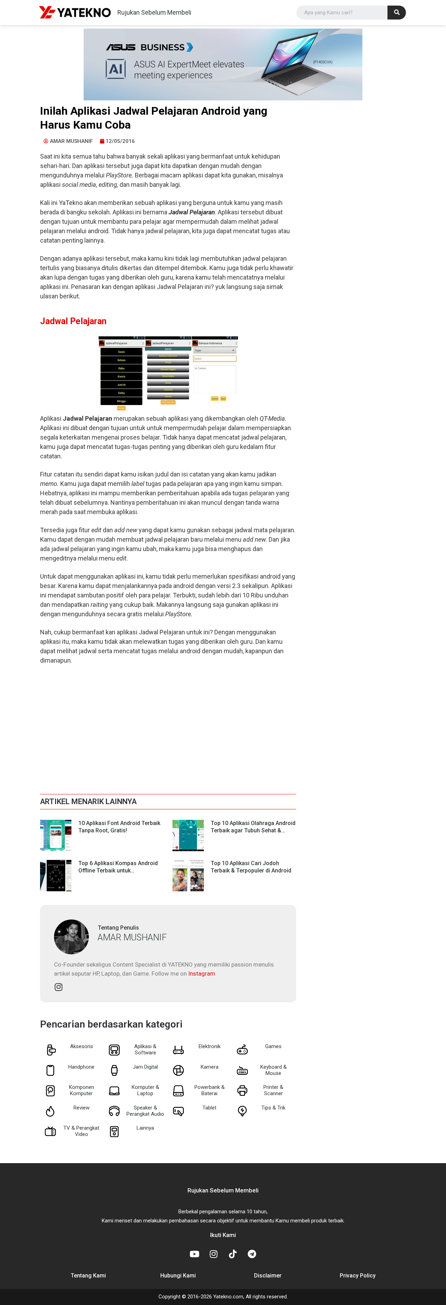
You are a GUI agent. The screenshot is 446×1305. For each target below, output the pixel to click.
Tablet (209, 1108)
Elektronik (210, 1046)
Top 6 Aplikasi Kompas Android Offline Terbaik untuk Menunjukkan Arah (118, 870)
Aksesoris (81, 1046)
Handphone (81, 1067)
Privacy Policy (358, 1275)
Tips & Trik (273, 1108)
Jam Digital (145, 1067)
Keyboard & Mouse (273, 1070)
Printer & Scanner (273, 1090)
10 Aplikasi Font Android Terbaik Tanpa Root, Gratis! (119, 827)
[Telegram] (252, 1253)
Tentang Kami (88, 1275)
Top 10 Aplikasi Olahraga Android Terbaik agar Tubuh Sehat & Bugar (253, 830)
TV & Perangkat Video (81, 1131)
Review (82, 1108)
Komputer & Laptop (145, 1090)
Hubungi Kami (178, 1275)
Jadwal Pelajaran (73, 321)
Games (273, 1046)
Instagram (201, 973)
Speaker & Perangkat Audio (145, 1111)
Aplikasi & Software (145, 1049)
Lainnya (145, 1128)
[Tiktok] (232, 1253)
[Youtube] (194, 1253)
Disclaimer (268, 1275)
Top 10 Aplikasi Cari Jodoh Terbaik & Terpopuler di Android (251, 867)
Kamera (209, 1067)
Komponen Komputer (81, 1090)
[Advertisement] (168, 722)
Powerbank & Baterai (209, 1090)
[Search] (396, 13)
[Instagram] (213, 1253)
